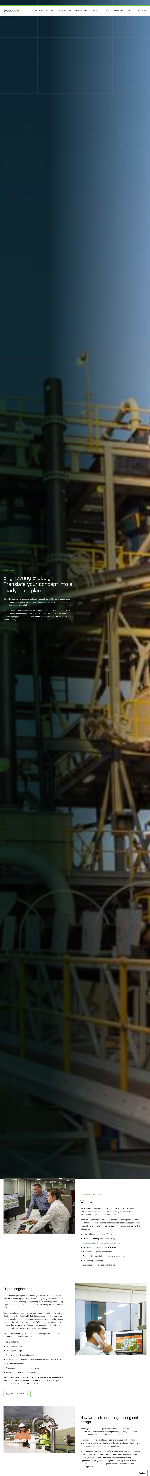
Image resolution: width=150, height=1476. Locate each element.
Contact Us (141, 10)
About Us (39, 10)
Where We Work (81, 10)
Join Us (129, 10)
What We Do (51, 10)
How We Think (65, 10)
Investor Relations (114, 10)
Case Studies (97, 10)
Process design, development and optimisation (101, 1243)
